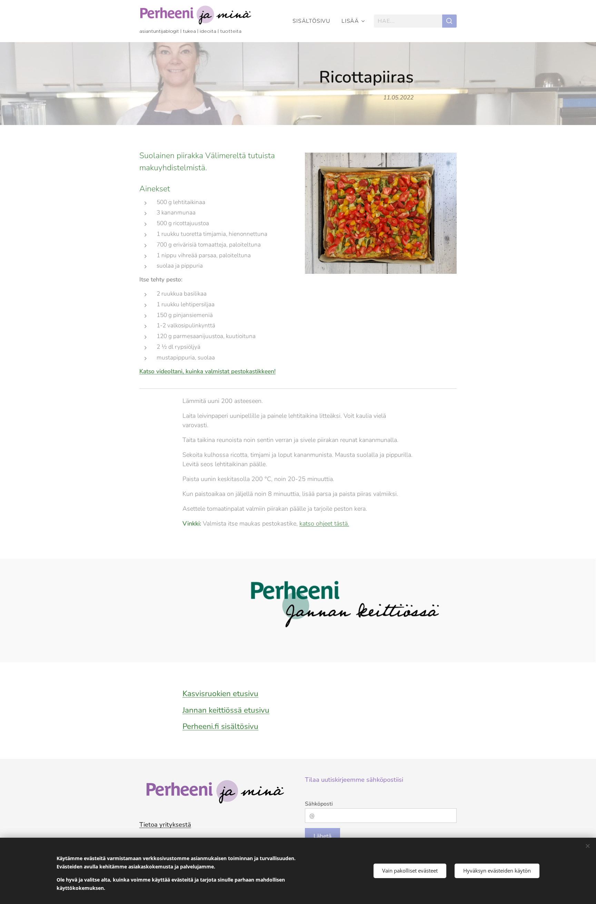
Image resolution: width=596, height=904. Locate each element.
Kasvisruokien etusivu (220, 693)
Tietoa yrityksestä (165, 824)
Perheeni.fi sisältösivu (220, 726)
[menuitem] (313, 21)
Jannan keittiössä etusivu (225, 710)
